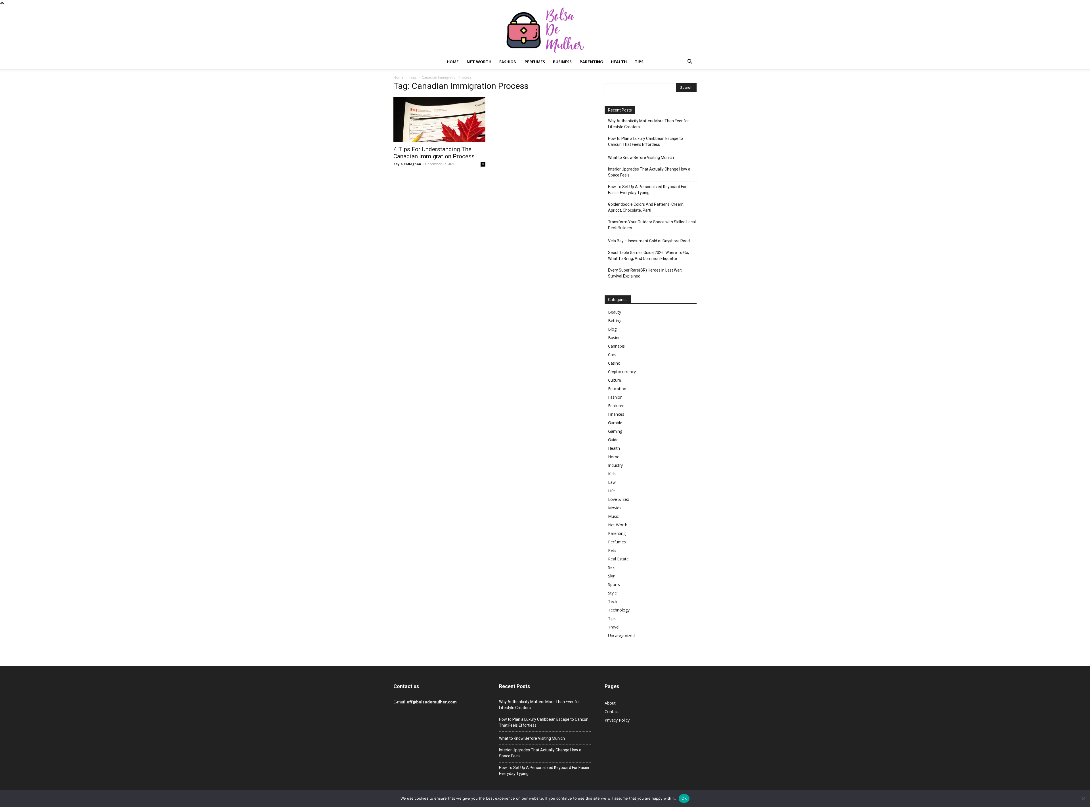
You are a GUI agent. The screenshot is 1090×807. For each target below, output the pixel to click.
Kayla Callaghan (407, 164)
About (610, 703)
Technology (619, 610)
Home (453, 61)
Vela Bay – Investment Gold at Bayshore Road (649, 241)
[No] (1083, 798)
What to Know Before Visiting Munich (641, 157)
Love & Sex (618, 499)
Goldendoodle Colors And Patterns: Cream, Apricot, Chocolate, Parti (646, 207)
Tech (612, 601)
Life (611, 490)
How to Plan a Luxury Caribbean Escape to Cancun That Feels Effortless (645, 141)
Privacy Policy (617, 720)
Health (619, 61)
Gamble (615, 422)
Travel (613, 627)
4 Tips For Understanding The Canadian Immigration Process (434, 153)
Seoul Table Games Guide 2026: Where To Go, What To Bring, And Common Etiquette (648, 255)
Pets (612, 550)
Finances (616, 414)
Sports (614, 584)
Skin (611, 576)
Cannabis (616, 346)
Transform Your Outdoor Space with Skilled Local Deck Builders (652, 225)
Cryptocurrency (622, 371)
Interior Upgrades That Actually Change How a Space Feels (649, 172)
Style (612, 593)
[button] (690, 62)
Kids (612, 473)
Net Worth (479, 61)
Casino (614, 363)
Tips (639, 61)
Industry (615, 465)
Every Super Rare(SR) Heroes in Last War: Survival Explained (645, 273)
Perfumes (535, 61)
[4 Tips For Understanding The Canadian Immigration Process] (439, 119)
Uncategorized (621, 635)
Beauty (614, 312)
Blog (612, 329)
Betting (614, 320)
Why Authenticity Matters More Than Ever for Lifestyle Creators (648, 124)
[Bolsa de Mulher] (545, 30)
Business (562, 61)
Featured (616, 405)
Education (617, 388)
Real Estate (618, 559)
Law (612, 482)
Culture (614, 380)
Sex (611, 567)
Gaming (615, 431)
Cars (612, 354)
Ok (684, 798)
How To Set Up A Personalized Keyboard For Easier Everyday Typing (647, 189)
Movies (614, 507)
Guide (613, 439)
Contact (612, 711)
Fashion (508, 61)
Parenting (591, 61)
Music (613, 516)
